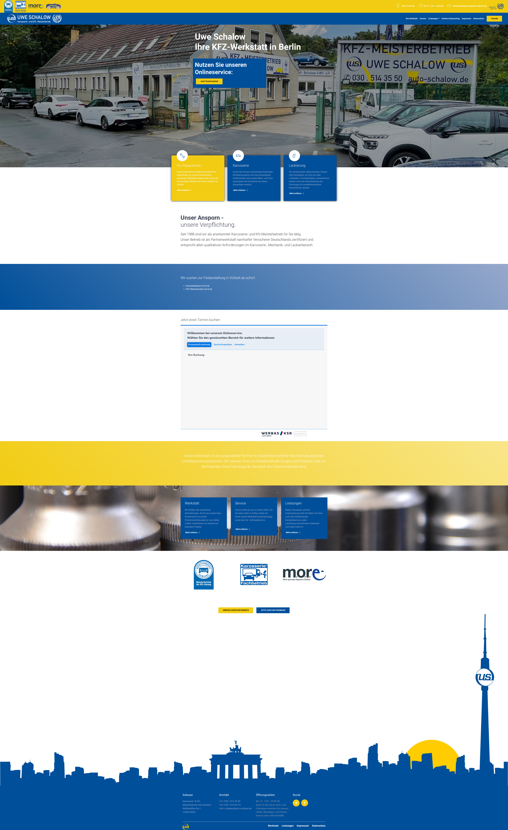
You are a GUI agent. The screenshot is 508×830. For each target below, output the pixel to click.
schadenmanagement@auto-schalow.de (470, 6)
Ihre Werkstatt (412, 18)
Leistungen (433, 18)
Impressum (466, 18)
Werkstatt (273, 825)
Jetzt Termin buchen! (209, 81)
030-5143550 (277, 815)
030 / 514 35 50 (408, 6)
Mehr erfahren (183, 190)
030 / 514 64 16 (232, 805)
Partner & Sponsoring (451, 18)
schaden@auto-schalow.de (237, 808)
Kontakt (494, 18)
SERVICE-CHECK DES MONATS (236, 610)
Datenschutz (478, 18)
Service (423, 18)
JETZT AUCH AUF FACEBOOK (273, 610)
